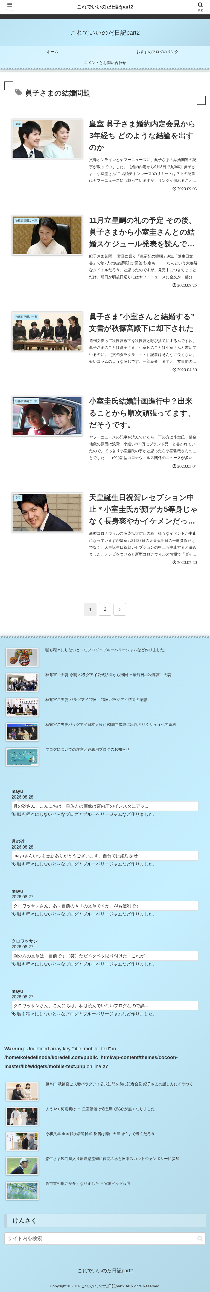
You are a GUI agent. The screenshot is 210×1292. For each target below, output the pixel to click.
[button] (200, 1238)
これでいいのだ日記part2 (105, 7)
